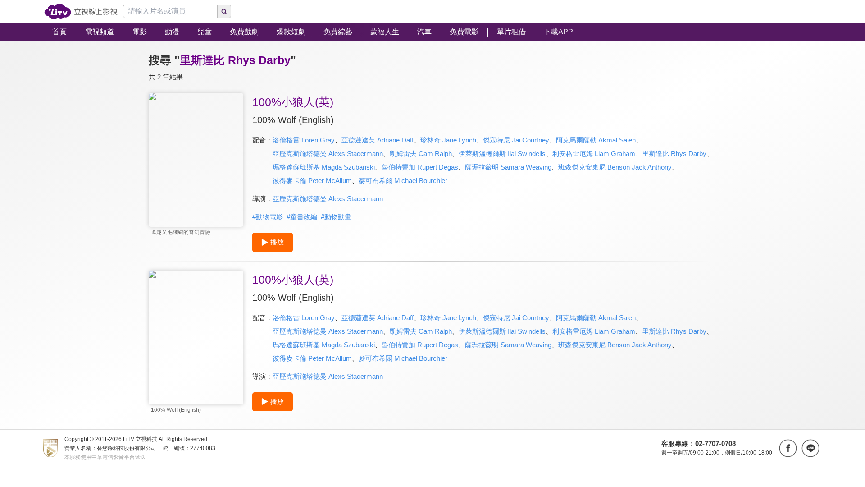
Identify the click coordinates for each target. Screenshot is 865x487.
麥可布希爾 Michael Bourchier (403, 180)
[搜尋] (224, 11)
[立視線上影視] (80, 11)
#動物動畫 (336, 217)
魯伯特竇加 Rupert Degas (420, 167)
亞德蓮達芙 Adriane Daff (377, 140)
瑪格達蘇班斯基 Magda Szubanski (324, 167)
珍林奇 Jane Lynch (448, 140)
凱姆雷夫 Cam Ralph (421, 153)
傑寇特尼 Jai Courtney (516, 140)
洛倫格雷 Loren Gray (304, 140)
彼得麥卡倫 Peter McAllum (312, 180)
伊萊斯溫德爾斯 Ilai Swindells (502, 153)
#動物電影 (267, 217)
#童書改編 (302, 217)
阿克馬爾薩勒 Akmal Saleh (596, 140)
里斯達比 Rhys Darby (674, 153)
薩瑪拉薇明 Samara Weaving (508, 167)
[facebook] (788, 448)
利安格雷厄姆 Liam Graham (593, 153)
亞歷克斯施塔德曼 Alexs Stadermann (328, 153)
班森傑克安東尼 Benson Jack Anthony (615, 167)
